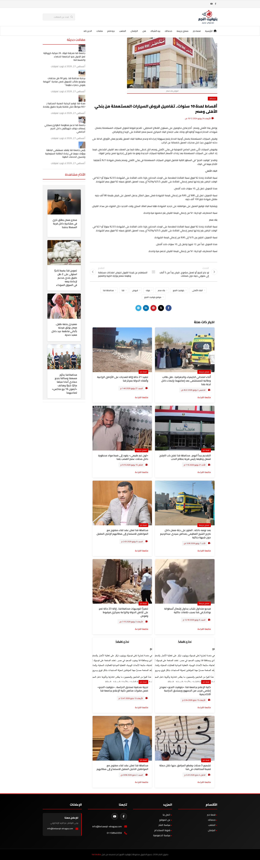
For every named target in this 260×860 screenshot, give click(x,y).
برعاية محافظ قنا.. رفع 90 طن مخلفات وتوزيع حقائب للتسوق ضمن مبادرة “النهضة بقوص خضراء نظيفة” (64, 81)
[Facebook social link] (215, 4)
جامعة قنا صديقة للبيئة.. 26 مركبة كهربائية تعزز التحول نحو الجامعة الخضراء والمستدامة (64, 56)
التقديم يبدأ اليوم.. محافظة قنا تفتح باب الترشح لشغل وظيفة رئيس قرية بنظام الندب (185, 457)
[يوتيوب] (114, 816)
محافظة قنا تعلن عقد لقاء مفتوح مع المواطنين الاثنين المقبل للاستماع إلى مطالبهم (122, 767)
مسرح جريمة (204, 372)
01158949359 (114, 833)
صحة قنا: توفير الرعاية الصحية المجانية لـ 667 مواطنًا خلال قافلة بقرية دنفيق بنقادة (64, 105)
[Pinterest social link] (153, 308)
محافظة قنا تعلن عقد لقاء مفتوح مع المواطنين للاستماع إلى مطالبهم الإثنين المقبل (122, 532)
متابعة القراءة (204, 397)
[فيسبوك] (123, 816)
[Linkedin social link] (146, 308)
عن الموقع (164, 820)
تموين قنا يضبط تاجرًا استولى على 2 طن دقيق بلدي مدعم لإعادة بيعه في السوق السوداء (65, 277)
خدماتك (212, 98)
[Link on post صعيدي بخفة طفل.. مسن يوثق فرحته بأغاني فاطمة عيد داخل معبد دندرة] (64, 306)
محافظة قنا (108, 290)
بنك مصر (161, 290)
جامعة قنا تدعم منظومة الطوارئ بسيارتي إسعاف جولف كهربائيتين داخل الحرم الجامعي (64, 128)
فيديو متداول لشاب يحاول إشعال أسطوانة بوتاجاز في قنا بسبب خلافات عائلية (187, 610)
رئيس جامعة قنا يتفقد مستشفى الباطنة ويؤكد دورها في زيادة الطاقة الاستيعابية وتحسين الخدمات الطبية (65, 153)
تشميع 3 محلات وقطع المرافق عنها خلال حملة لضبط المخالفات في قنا (185, 767)
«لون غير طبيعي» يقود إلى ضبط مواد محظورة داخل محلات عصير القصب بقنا (123, 457)
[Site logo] (207, 16)
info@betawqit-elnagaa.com (107, 826)
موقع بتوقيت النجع (152, 297)
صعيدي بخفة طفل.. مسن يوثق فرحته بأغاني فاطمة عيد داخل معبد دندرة (64, 329)
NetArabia (96, 854)
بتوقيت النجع (178, 290)
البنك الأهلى (197, 290)
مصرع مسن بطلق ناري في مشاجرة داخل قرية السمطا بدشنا (65, 223)
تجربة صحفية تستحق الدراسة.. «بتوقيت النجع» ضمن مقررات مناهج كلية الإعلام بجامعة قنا (123, 689)
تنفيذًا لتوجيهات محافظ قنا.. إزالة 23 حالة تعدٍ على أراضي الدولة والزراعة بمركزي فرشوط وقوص (123, 612)
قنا (123, 290)
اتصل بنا (166, 814)
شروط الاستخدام (162, 830)
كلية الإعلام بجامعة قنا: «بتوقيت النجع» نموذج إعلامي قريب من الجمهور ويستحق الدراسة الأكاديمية (185, 691)
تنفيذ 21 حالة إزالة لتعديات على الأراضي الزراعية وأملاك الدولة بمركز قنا (122, 379)
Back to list (153, 272)
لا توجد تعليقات (58, 66)
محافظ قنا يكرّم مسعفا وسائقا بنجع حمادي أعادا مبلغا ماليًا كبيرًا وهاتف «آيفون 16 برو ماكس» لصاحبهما (64, 383)
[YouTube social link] (211, 4)
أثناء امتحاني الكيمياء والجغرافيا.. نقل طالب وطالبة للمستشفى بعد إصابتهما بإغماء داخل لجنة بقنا (186, 381)
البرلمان (211, 830)
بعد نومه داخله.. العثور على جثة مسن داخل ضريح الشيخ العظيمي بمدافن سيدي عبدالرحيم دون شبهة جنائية (185, 534)
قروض (135, 290)
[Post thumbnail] (82, 47)
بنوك (148, 290)
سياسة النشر (164, 825)
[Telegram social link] (138, 308)
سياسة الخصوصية (161, 835)
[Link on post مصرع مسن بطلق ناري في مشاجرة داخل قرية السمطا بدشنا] (64, 201)
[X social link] (161, 308)
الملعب (211, 825)
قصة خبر (143, 372)
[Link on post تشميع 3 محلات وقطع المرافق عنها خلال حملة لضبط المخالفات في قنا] (185, 738)
